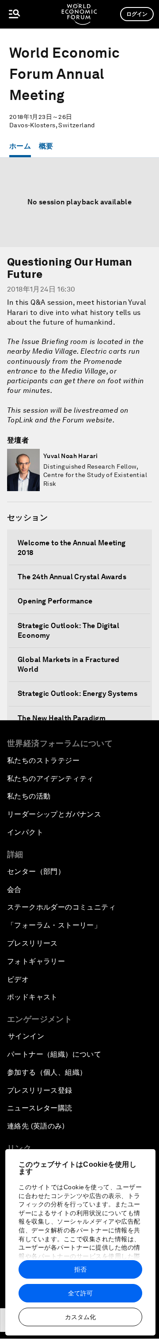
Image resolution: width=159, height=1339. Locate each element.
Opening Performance (55, 601)
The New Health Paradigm (62, 718)
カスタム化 (80, 1317)
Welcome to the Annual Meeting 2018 (72, 548)
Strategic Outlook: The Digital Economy (68, 630)
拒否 (80, 1269)
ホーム (20, 146)
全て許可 (80, 1293)
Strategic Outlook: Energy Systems (77, 693)
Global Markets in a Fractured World (69, 664)
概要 (46, 146)
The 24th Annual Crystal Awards (72, 577)
